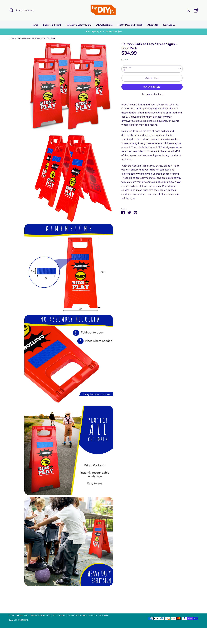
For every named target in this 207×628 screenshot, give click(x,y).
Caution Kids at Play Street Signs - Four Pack (36, 38)
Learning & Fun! (52, 25)
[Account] (188, 10)
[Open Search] (11, 10)
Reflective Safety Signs (78, 25)
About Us (152, 25)
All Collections (104, 25)
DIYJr (126, 59)
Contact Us (169, 25)
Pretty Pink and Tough (130, 25)
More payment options (152, 94)
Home (35, 25)
